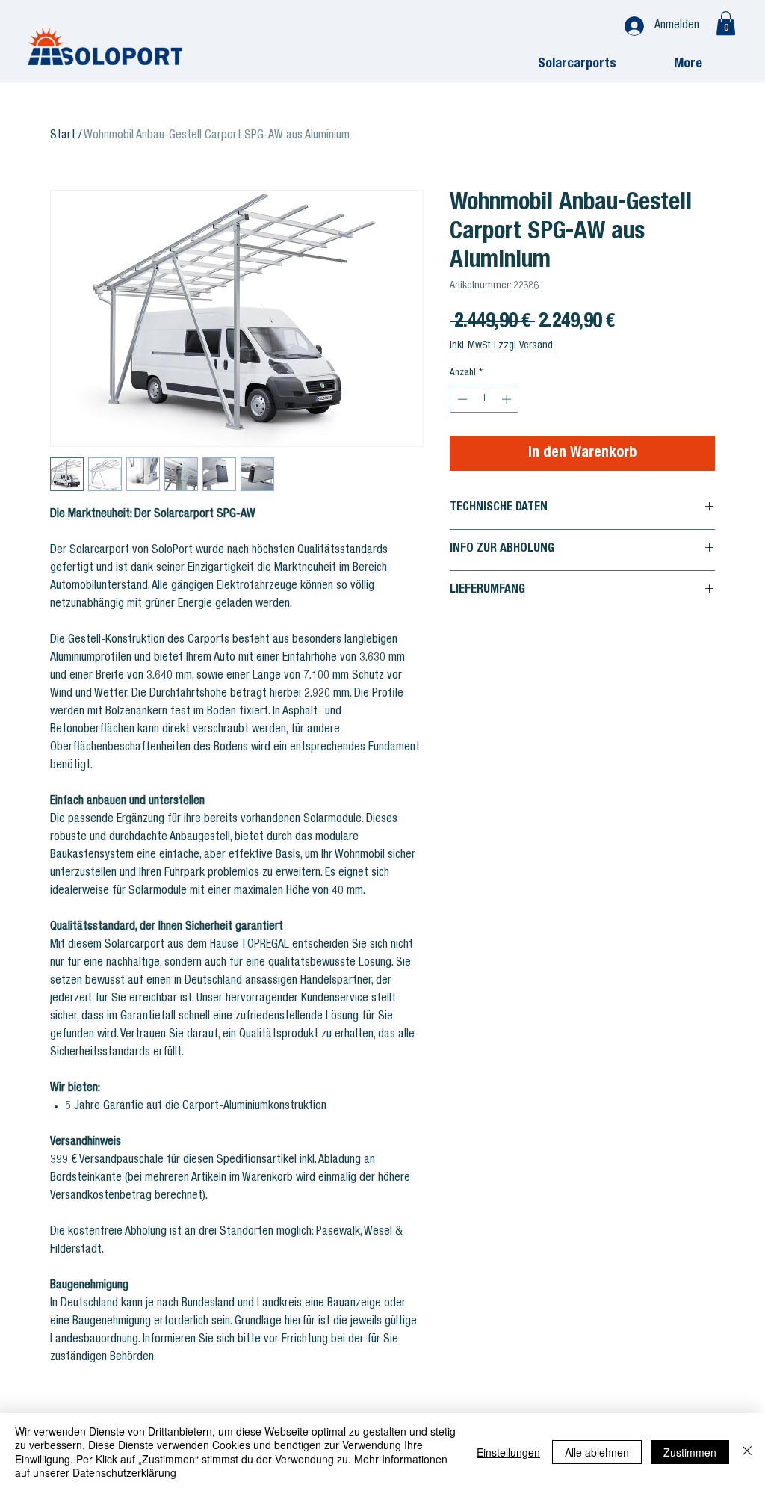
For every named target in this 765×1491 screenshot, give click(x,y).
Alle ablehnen (597, 1452)
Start (62, 136)
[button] (726, 23)
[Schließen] (747, 1451)
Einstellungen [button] (508, 1452)
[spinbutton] (484, 399)
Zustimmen (689, 1452)
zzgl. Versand (525, 346)
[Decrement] (461, 399)
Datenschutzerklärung (124, 1472)
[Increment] (508, 399)
